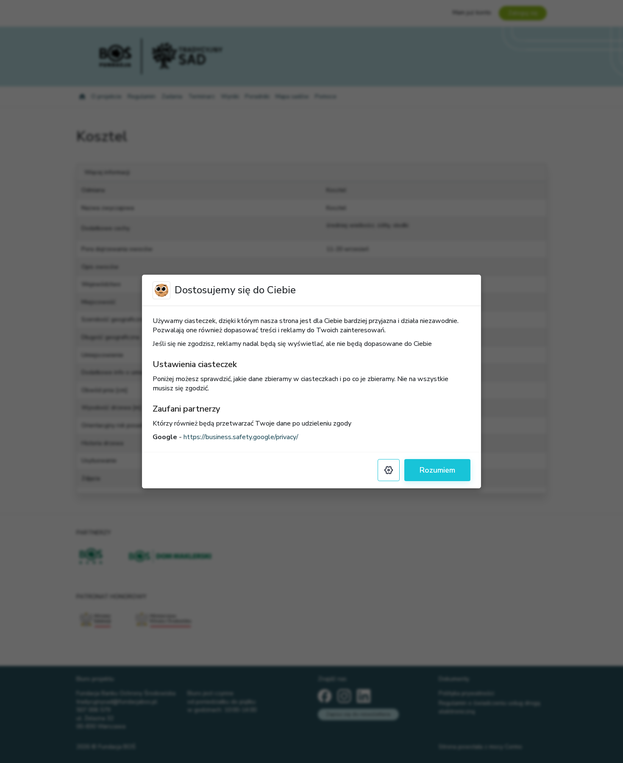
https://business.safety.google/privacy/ (241, 437)
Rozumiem (437, 470)
